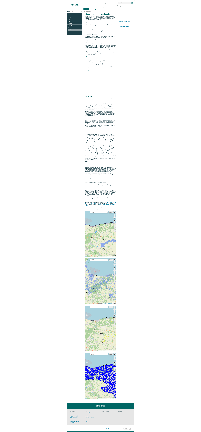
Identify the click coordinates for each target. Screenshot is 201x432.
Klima (79, 11)
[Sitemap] (102, 406)
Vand (68, 31)
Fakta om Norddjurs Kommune (74, 412)
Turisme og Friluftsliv (71, 17)
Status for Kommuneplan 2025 (74, 421)
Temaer (76, 11)
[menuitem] (70, 9)
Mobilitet (69, 21)
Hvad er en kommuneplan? (74, 417)
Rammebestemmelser (105, 412)
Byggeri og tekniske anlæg (90, 417)
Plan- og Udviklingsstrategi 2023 (74, 415)
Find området (119, 412)
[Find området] (97, 406)
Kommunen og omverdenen (74, 416)
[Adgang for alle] (104, 406)
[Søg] (132, 3)
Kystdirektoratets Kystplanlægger (124, 26)
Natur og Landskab (70, 25)
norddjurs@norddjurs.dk (106, 428)
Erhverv (69, 19)
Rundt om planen (72, 422)
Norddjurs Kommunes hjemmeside (124, 21)
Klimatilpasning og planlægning (73, 29)
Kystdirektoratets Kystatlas (123, 24)
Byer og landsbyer (88, 412)
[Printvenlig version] (99, 406)
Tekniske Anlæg (70, 23)
